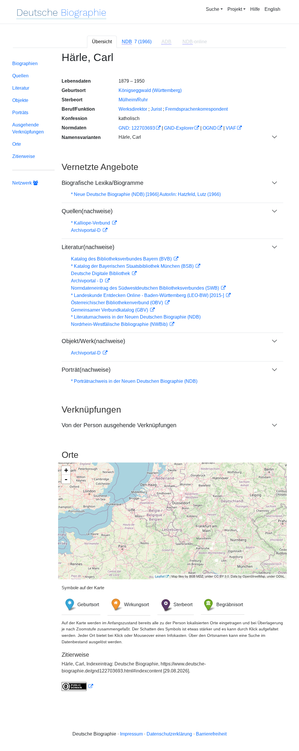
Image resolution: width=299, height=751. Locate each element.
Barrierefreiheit (211, 733)
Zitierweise (23, 156)
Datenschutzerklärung (169, 733)
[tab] (137, 42)
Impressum (131, 733)
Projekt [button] (234, 9)
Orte (16, 144)
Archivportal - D (87, 280)
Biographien (25, 63)
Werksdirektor (133, 109)
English (272, 9)
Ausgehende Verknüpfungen (28, 128)
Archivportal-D (86, 230)
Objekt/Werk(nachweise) (93, 341)
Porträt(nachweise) (86, 369)
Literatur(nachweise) (88, 247)
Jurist (156, 109)
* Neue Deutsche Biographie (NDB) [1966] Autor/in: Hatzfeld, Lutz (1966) (146, 194)
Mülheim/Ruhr (133, 99)
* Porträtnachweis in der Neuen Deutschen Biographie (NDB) (134, 381)
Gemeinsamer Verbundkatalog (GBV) (110, 309)
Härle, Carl (130, 137)
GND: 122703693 (137, 128)
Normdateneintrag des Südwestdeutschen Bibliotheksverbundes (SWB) (145, 288)
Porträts (20, 112)
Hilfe (255, 9)
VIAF (231, 128)
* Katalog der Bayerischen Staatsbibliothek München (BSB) (133, 266)
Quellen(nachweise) (87, 211)
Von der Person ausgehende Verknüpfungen (119, 425)
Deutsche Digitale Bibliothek (101, 273)
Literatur (20, 88)
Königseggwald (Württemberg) (150, 90)
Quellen (20, 75)
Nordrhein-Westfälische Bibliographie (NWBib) (120, 324)
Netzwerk (22, 182)
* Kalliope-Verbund (91, 222)
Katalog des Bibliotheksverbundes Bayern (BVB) (122, 258)
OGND (210, 128)
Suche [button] (212, 9)
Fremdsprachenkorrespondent (196, 109)
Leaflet (160, 576)
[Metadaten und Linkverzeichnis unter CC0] (77, 686)
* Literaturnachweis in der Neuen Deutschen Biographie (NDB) (136, 316)
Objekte (20, 100)
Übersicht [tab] (102, 41)
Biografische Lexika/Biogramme (102, 183)
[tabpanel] (149, 375)
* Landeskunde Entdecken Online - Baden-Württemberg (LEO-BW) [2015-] (148, 295)
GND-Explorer (179, 128)
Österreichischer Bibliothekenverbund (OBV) (117, 302)
